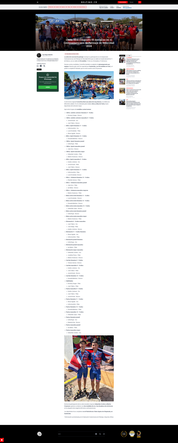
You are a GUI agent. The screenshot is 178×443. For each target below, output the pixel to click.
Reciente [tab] (122, 55)
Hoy (127, 79)
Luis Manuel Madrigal (130, 75)
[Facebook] (96, 434)
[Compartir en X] (44, 66)
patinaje (39, 69)
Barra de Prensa (130, 69)
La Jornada (89, 37)
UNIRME (48, 87)
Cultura (69, 7)
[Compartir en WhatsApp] (38, 66)
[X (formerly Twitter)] (100, 434)
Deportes (63, 7)
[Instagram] (104, 434)
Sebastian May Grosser (131, 107)
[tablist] (130, 55)
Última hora (51, 7)
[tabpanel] (130, 83)
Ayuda (59, 433)
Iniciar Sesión (122, 2)
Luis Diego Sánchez (130, 65)
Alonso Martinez (129, 96)
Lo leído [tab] (128, 55)
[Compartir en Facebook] (41, 66)
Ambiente (75, 7)
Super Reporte (129, 88)
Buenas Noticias (82, 7)
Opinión (57, 7)
